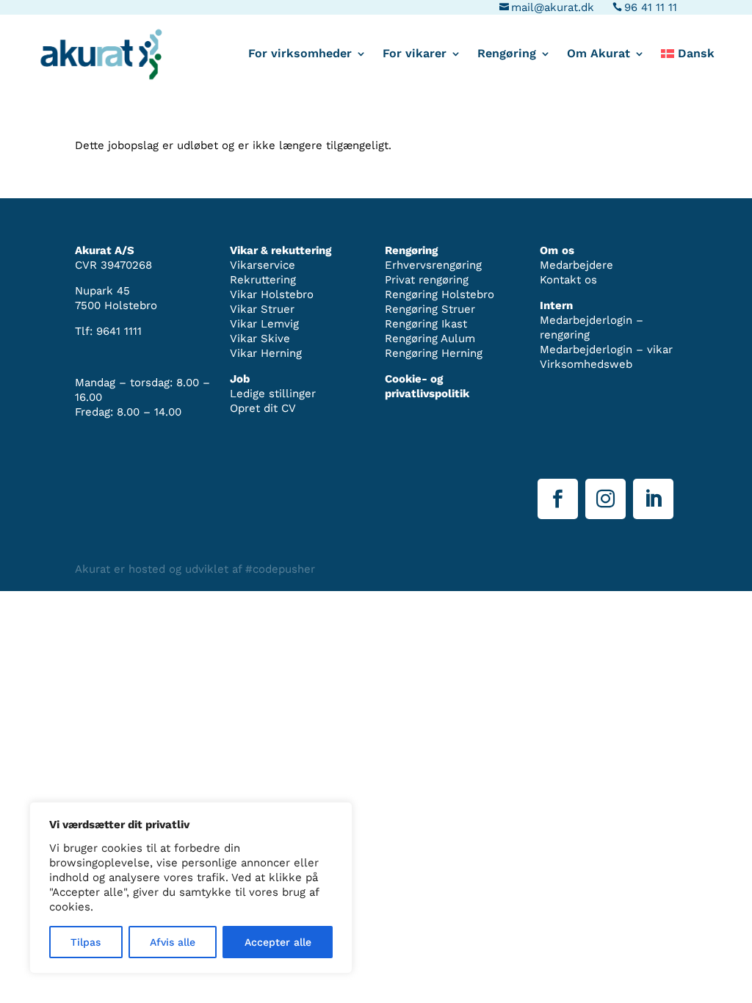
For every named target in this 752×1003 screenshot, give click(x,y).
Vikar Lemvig (264, 323)
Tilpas (85, 942)
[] (653, 515)
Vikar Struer (262, 309)
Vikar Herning (266, 353)
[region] (190, 888)
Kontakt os (568, 279)
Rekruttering (263, 279)
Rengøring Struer (430, 309)
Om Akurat (598, 54)
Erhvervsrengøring (433, 265)
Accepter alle (278, 942)
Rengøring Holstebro (439, 294)
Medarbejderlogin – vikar (606, 349)
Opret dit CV (263, 408)
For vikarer (414, 54)
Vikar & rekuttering (280, 250)
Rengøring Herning (433, 353)
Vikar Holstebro (272, 294)
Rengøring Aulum (430, 338)
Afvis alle (172, 942)
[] (605, 515)
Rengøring (506, 54)
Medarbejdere (576, 265)
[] (558, 515)
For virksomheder (300, 54)
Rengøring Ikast (426, 323)
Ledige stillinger (273, 393)
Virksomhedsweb (586, 364)
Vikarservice (262, 265)
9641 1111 (119, 331)
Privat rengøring (427, 279)
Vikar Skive (260, 338)
